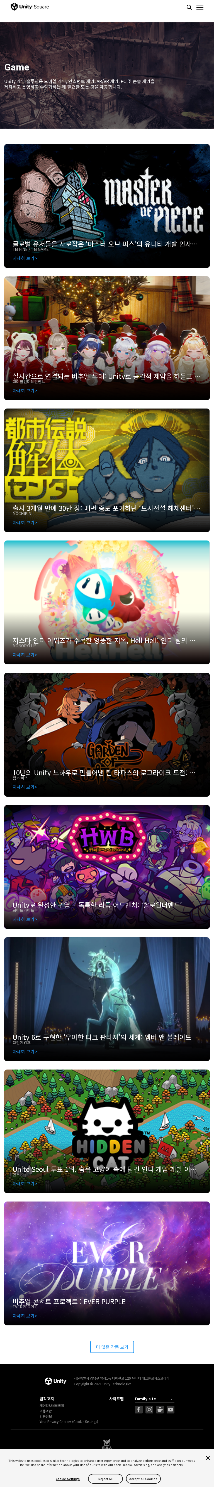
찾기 (189, 7)
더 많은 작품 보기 (112, 1347)
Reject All (105, 1479)
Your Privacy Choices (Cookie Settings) (69, 1421)
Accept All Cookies (143, 1479)
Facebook (139, 1409)
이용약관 (46, 1411)
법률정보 (46, 1416)
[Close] (208, 1458)
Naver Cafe (160, 1409)
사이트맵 (116, 1398)
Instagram (149, 1409)
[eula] (107, 1444)
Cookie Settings (68, 1479)
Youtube (170, 1409)
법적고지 (47, 1398)
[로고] (56, 1381)
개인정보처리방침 (52, 1405)
